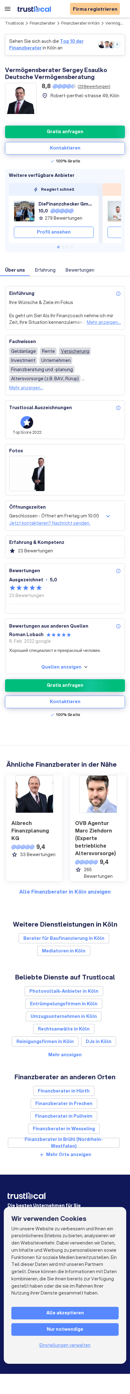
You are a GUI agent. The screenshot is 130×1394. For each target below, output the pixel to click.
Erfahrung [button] (45, 270)
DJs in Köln (98, 1041)
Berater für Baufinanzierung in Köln (63, 938)
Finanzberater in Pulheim (63, 1116)
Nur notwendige (65, 1329)
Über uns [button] (15, 270)
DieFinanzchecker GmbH (66, 204)
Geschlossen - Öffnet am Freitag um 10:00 (54, 516)
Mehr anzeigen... (104, 322)
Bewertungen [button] (80, 270)
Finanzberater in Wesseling (64, 1129)
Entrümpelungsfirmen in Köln (64, 1004)
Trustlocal (14, 23)
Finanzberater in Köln (80, 23)
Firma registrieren (95, 8)
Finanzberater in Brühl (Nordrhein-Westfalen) (64, 1143)
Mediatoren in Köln (64, 951)
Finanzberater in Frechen (63, 1103)
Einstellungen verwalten (65, 1345)
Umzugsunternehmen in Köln (64, 1016)
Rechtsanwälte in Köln (64, 1029)
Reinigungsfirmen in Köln (45, 1041)
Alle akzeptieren (65, 1313)
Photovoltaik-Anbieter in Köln (63, 991)
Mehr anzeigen (65, 1055)
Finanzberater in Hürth (64, 1091)
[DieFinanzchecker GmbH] (24, 211)
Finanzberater (43, 23)
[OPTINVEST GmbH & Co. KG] (118, 211)
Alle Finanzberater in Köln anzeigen (65, 891)
